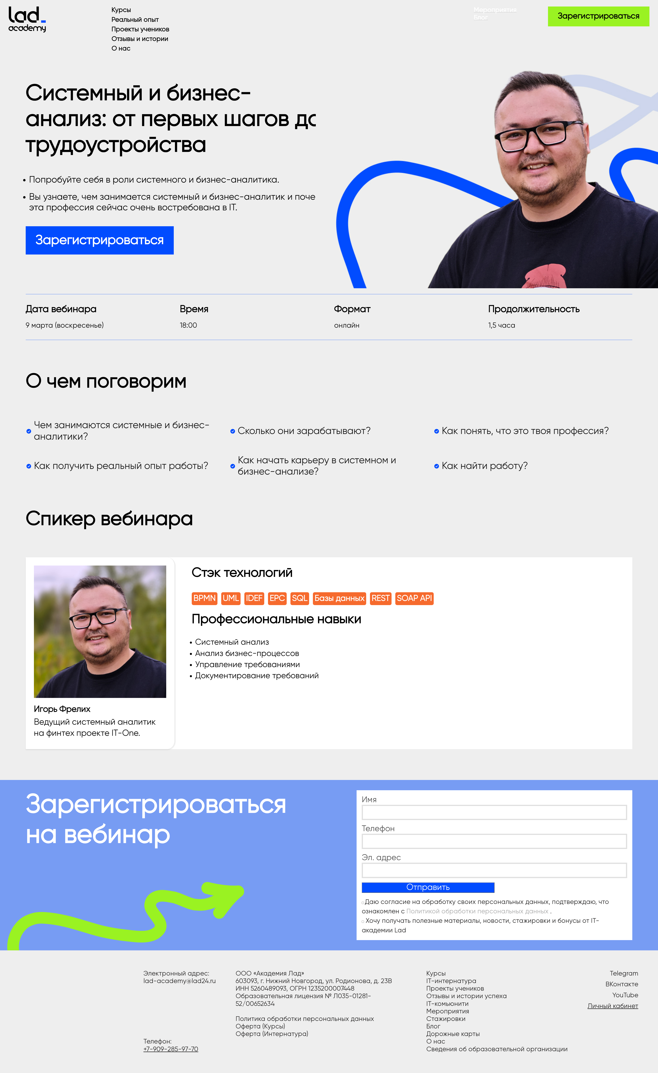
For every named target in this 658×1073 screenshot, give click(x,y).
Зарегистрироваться (598, 16)
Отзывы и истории (140, 39)
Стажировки (446, 1019)
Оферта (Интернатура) (272, 1034)
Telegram (624, 973)
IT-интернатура (451, 981)
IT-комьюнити (447, 1004)
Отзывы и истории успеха (466, 996)
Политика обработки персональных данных (305, 1019)
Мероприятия (495, 10)
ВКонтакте (622, 984)
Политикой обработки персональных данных (478, 911)
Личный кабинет (613, 1006)
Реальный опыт (135, 20)
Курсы (121, 10)
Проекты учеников (140, 29)
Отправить (428, 887)
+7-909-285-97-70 (170, 1049)
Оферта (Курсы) (260, 1026)
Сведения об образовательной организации (497, 1049)
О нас (121, 48)
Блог (481, 18)
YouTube (625, 995)
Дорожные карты (453, 1034)
